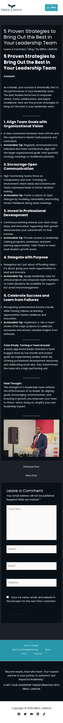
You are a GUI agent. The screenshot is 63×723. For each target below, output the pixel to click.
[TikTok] (44, 714)
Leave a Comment (15, 49)
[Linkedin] (37, 714)
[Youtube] (31, 714)
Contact (38, 653)
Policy (24, 653)
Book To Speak (31, 645)
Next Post (31, 475)
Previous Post (31, 466)
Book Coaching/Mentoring (25, 649)
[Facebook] (19, 714)
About (48, 649)
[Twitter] (25, 714)
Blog (31, 49)
